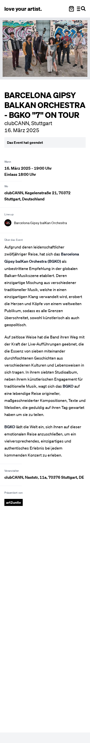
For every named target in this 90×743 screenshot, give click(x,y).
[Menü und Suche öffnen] (81, 8)
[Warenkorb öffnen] (71, 9)
